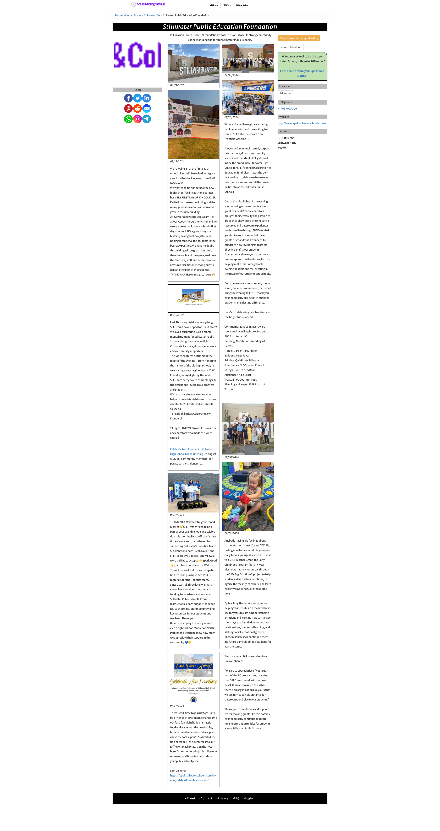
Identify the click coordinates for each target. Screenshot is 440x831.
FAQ (237, 798)
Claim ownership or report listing (299, 38)
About (190, 798)
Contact (206, 798)
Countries (243, 5)
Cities (228, 5)
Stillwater (285, 93)
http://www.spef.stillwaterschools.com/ (302, 123)
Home (215, 5)
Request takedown (290, 47)
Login (249, 798)
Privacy (223, 798)
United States (133, 15)
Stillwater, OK (152, 15)
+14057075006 (287, 108)
